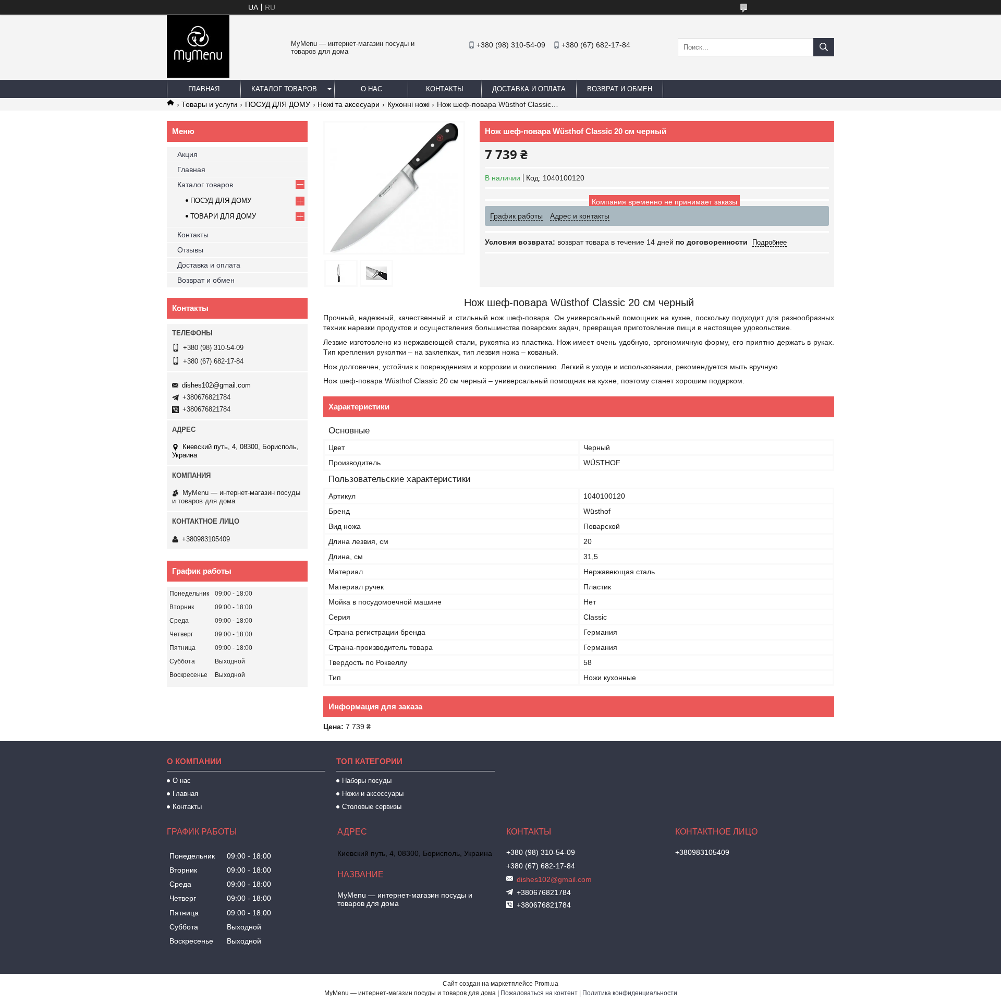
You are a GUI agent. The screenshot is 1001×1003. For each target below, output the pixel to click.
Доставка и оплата (529, 89)
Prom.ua (546, 983)
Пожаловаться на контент (539, 993)
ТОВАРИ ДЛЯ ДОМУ (223, 216)
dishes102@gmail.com (216, 385)
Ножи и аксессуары (373, 793)
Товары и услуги (209, 104)
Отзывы (190, 250)
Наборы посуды (367, 780)
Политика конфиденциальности (629, 993)
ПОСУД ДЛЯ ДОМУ (277, 104)
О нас (371, 89)
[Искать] (823, 47)
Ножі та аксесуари (349, 104)
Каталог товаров (284, 89)
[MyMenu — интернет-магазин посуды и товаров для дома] (198, 75)
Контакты (444, 89)
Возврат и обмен (619, 89)
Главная (203, 89)
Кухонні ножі (408, 104)
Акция (187, 154)
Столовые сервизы (371, 807)
